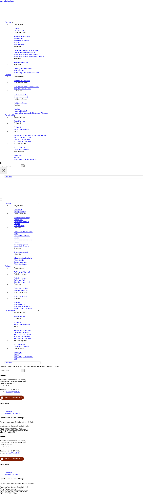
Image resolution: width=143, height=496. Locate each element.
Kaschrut (17, 109)
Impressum (8, 411)
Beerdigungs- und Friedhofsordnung (27, 73)
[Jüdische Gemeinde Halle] (11, 18)
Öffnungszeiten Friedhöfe (23, 68)
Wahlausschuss (19, 44)
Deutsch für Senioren (21, 149)
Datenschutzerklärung (12, 413)
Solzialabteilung (19, 121)
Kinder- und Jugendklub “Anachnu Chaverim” (30, 135)
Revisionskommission (21, 40)
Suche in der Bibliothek (22, 129)
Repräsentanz (18, 38)
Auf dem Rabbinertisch (22, 81)
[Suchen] (1, 163)
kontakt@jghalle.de (13, 392)
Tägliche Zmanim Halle (22, 89)
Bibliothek (17, 127)
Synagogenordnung (21, 62)
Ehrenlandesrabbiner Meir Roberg (26, 54)
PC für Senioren (19, 147)
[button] (12, 22)
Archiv (16, 157)
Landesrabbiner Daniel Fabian (24, 52)
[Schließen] (3, 170)
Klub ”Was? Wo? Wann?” (23, 137)
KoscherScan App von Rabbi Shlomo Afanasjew (31, 113)
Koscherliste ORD (20, 111)
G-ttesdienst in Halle (21, 95)
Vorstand (17, 42)
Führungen (18, 155)
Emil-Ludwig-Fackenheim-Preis (25, 159)
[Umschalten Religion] (39, 266)
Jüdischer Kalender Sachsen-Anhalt (26, 87)
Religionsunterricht (20, 103)
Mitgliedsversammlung (22, 36)
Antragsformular (19, 30)
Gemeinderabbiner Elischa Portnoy (26, 50)
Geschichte (18, 28)
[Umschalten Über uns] (39, 204)
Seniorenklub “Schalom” (22, 141)
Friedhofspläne (19, 70)
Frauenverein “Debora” (22, 139)
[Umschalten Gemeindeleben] (39, 310)
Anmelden (8, 177)
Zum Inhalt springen (7, 1)
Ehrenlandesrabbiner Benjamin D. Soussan (29, 56)
